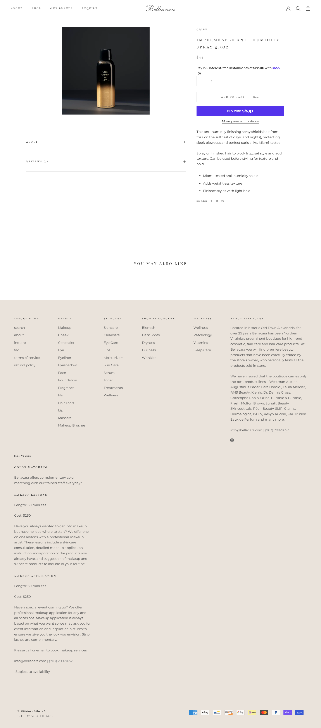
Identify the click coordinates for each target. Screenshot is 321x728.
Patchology (202, 335)
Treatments (113, 388)
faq (16, 350)
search (19, 327)
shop (36, 8)
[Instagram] (232, 440)
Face (62, 373)
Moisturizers (113, 358)
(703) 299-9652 (277, 430)
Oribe (202, 29)
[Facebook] (211, 201)
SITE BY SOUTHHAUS (34, 716)
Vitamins (200, 343)
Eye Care (111, 343)
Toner (108, 380)
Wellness (111, 395)
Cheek (63, 335)
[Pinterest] (222, 201)
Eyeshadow (67, 365)
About (32, 142)
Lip (60, 410)
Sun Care (111, 365)
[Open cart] (308, 8)
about (17, 8)
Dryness (148, 343)
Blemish (148, 327)
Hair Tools (66, 403)
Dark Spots (151, 335)
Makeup (64, 327)
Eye (61, 350)
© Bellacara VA (31, 711)
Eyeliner (64, 358)
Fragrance (66, 388)
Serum (109, 373)
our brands (61, 8)
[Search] (298, 8)
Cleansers (111, 335)
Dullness (149, 350)
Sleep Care (202, 350)
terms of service (27, 358)
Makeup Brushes (71, 425)
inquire (90, 8)
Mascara (64, 418)
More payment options (240, 121)
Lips (107, 350)
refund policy (24, 365)
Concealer (66, 343)
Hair (61, 395)
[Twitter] (217, 201)
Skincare (111, 327)
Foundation (67, 380)
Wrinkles (149, 358)
